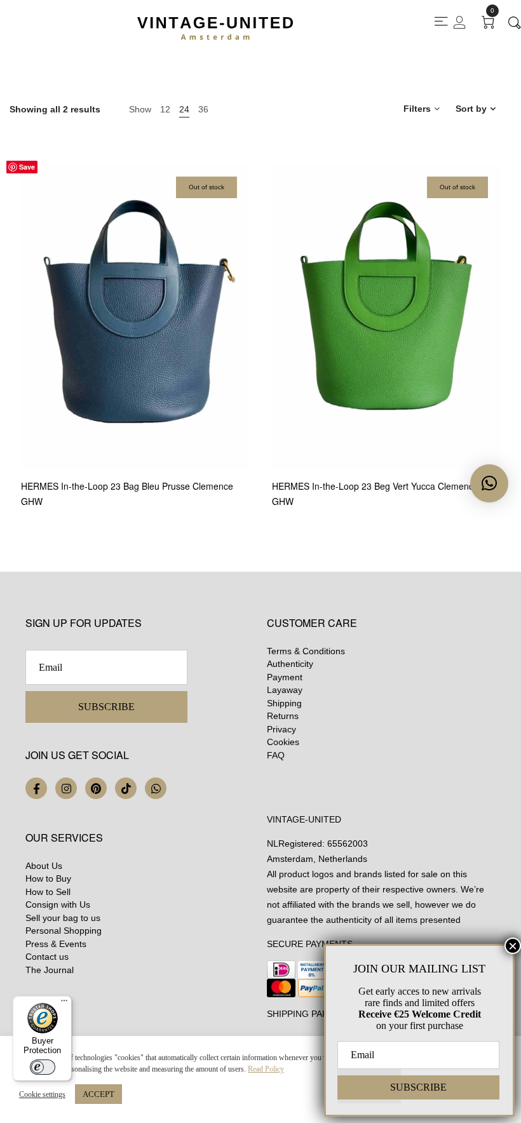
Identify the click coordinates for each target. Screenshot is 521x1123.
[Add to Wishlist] (248, 407)
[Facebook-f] (36, 788)
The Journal (49, 970)
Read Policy (266, 1069)
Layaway (284, 690)
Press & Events (55, 944)
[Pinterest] (96, 788)
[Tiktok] (126, 788)
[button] (489, 483)
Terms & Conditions (306, 651)
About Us (43, 866)
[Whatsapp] (155, 788)
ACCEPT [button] (98, 1094)
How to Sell (48, 892)
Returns (283, 716)
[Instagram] (66, 788)
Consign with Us (57, 904)
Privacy (281, 729)
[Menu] (64, 1003)
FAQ (276, 755)
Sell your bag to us (62, 918)
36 (203, 109)
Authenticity (290, 664)
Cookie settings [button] (42, 1094)
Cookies (283, 742)
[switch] (42, 1067)
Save (27, 166)
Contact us (47, 957)
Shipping (284, 703)
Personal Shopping (63, 930)
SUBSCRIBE (106, 706)
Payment (284, 677)
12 (165, 109)
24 (184, 109)
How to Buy (48, 878)
